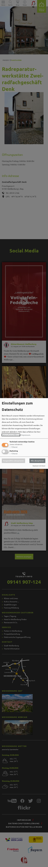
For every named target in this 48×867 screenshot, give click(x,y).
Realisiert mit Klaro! (39, 466)
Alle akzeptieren (37, 461)
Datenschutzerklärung (11, 435)
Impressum (25, 435)
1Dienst (13, 447)
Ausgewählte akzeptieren (13, 461)
